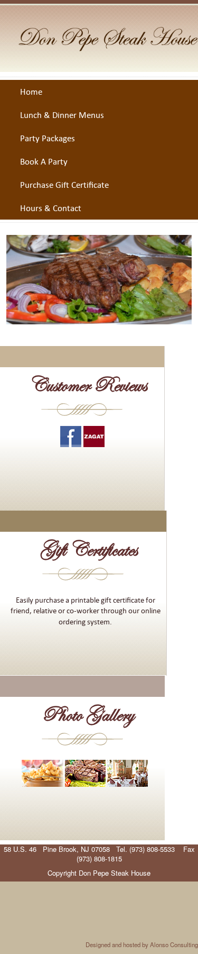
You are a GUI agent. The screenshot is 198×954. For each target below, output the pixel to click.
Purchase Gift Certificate (64, 184)
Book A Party (44, 161)
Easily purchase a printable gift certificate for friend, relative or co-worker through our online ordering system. (86, 610)
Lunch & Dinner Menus (62, 115)
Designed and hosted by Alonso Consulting (142, 944)
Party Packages (47, 138)
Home (31, 91)
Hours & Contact (50, 208)
